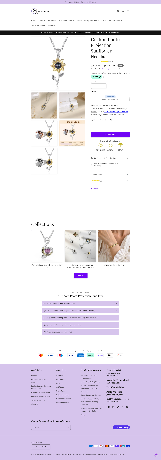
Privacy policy (77, 454)
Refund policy (66, 454)
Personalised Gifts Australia (38, 380)
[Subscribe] (68, 427)
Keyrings (59, 383)
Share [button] (95, 188)
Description (97, 174)
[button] (41, 20)
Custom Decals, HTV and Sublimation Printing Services (91, 401)
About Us (35, 404)
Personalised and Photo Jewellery (47, 265)
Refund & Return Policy (40, 396)
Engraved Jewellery (113, 265)
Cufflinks (60, 387)
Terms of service (90, 454)
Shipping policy (103, 454)
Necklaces (60, 375)
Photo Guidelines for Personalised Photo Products (89, 388)
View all (80, 275)
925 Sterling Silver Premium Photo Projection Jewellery (80, 266)
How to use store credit (40, 392)
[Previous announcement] (32, 2)
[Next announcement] (129, 2)
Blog (83, 415)
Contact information (117, 454)
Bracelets (60, 379)
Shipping (105, 69)
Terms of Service (38, 400)
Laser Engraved (62, 402)
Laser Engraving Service (91, 395)
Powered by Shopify (53, 454)
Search (34, 375)
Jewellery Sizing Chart (90, 382)
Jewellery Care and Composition (89, 376)
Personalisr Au (41, 454)
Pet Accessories (62, 395)
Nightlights (60, 391)
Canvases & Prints (63, 398)
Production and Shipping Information (41, 387)
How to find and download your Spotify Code (91, 409)
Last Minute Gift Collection (116, 111)
